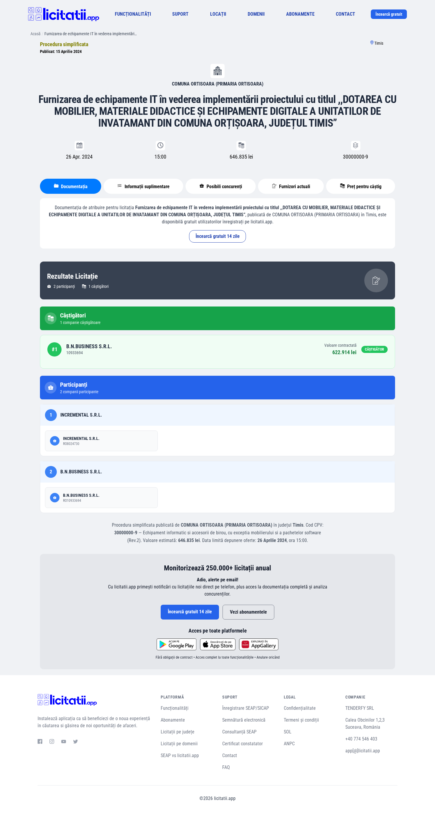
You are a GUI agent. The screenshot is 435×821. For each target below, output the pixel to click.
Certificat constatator (242, 743)
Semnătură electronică (243, 720)
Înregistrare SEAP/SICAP (245, 708)
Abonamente (173, 720)
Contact (229, 755)
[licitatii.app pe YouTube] (63, 742)
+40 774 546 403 (361, 739)
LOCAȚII (218, 14)
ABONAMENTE (300, 14)
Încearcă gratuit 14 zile (218, 236)
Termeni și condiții (301, 720)
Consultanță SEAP (239, 732)
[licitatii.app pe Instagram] (51, 742)
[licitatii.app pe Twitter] (75, 742)
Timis (378, 43)
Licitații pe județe (177, 732)
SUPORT (180, 14)
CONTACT (345, 14)
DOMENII (256, 14)
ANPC (289, 743)
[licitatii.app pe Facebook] (40, 742)
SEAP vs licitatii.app (180, 755)
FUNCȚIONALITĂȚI (133, 14)
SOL (287, 732)
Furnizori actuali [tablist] (294, 186)
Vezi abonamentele (248, 612)
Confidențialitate (300, 708)
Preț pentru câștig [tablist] (363, 186)
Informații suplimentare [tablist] (146, 186)
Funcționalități (174, 708)
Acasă (35, 33)
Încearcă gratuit (389, 14)
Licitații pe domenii (179, 743)
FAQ (226, 767)
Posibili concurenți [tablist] (223, 186)
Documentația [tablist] (74, 186)
